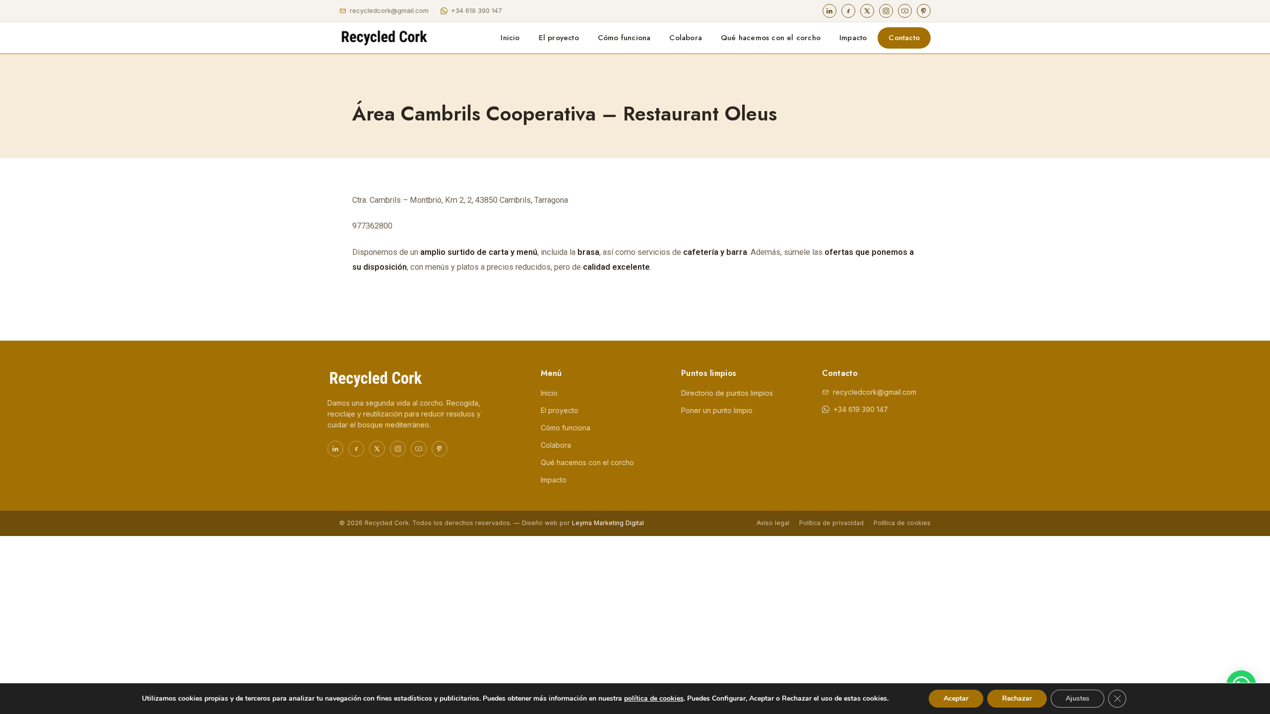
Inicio (510, 37)
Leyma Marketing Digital (608, 523)
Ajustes (1077, 698)
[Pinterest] (924, 11)
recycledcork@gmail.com (389, 10)
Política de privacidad (831, 523)
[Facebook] (848, 11)
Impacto (853, 37)
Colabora (685, 37)
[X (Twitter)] (867, 11)
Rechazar (1017, 698)
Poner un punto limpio (717, 410)
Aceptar (956, 698)
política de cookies (654, 698)
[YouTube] (905, 11)
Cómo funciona (624, 37)
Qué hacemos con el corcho (771, 37)
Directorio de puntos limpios (727, 393)
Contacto (904, 37)
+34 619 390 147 (476, 10)
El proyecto (559, 37)
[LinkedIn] (829, 11)
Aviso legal (773, 523)
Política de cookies (902, 523)
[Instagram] (886, 11)
